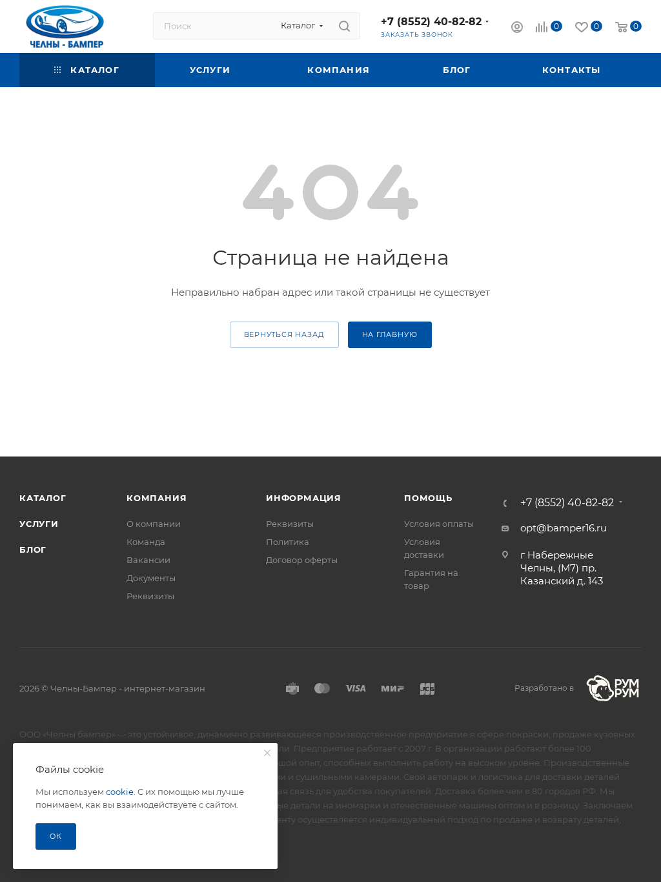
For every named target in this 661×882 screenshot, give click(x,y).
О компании (154, 523)
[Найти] (344, 25)
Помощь (428, 498)
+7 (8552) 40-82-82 (431, 21)
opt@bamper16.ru (563, 528)
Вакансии (148, 560)
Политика (287, 542)
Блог (32, 549)
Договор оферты (302, 560)
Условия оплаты (439, 523)
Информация (303, 498)
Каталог (42, 498)
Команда (146, 542)
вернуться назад (284, 334)
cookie (120, 791)
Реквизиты (150, 596)
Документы (151, 578)
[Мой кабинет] (517, 29)
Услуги (39, 523)
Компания (157, 498)
